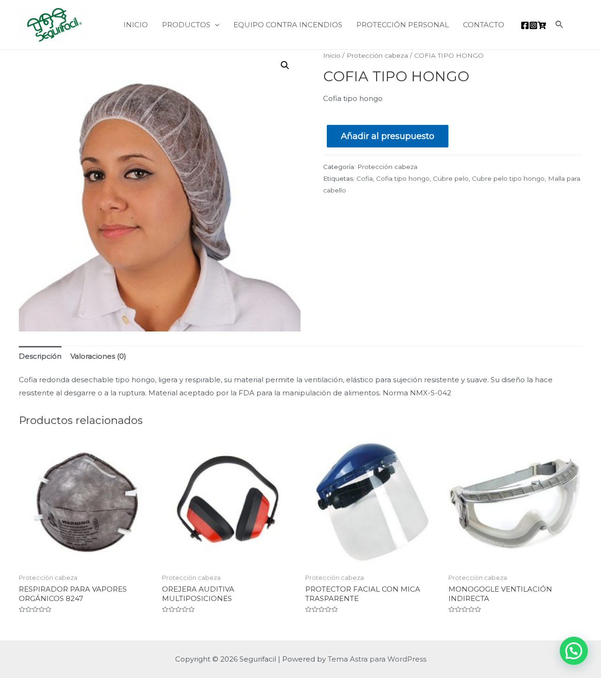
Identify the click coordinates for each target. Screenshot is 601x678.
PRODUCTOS (186, 24)
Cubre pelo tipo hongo (508, 178)
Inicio (331, 55)
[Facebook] (525, 25)
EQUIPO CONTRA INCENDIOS (287, 24)
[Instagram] (533, 25)
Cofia (364, 178)
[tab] (40, 356)
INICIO (135, 24)
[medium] (542, 25)
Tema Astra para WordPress (377, 659)
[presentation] (214, 24)
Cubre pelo (451, 178)
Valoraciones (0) (98, 356)
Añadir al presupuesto (387, 136)
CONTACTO (483, 24)
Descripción (40, 356)
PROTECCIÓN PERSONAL (402, 24)
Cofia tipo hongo (403, 178)
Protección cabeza (377, 55)
